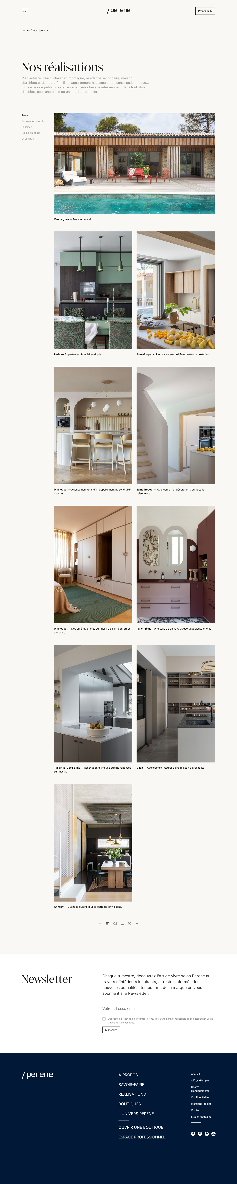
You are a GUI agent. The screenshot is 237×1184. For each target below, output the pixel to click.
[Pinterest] (207, 1134)
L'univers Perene (136, 1113)
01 (107, 923)
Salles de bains (31, 132)
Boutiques (129, 1104)
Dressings (28, 138)
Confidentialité (200, 1097)
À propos (128, 1075)
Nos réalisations (41, 30)
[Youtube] (213, 1134)
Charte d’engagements (200, 1088)
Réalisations (132, 1094)
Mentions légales (201, 1103)
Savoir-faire (131, 1084)
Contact (196, 1110)
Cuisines (27, 127)
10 (129, 923)
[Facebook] (193, 1134)
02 (115, 923)
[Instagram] (200, 1134)
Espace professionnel (141, 1137)
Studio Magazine (201, 1116)
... (122, 923)
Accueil (26, 30)
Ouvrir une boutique (140, 1127)
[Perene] (118, 11)
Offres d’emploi (200, 1080)
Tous (25, 115)
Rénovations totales (33, 121)
